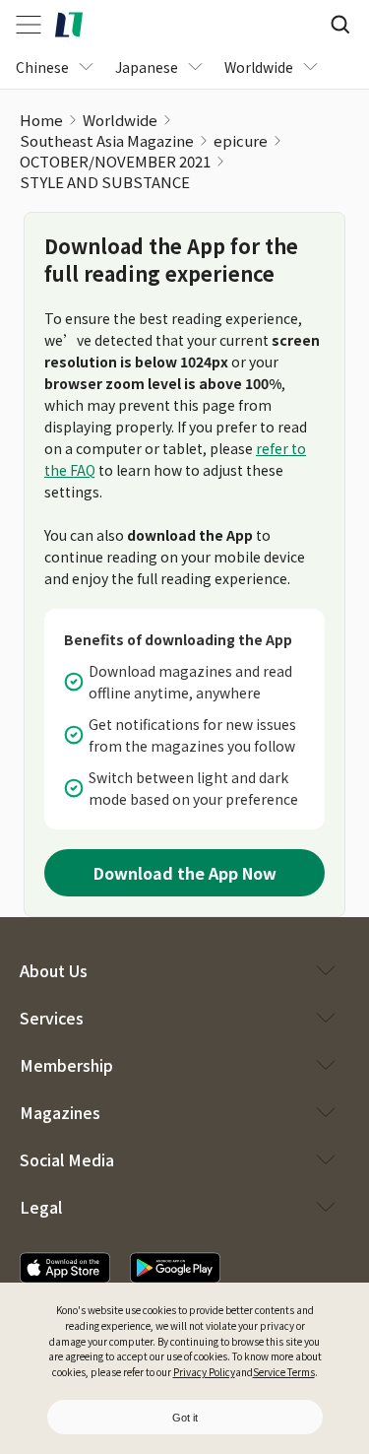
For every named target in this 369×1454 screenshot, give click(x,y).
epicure (241, 140)
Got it (185, 1417)
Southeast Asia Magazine (107, 140)
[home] (69, 24)
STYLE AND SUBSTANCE (105, 181)
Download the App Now (185, 873)
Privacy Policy (204, 1371)
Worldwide (120, 119)
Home (41, 119)
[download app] (65, 1268)
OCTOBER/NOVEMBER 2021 (115, 161)
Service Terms (284, 1371)
